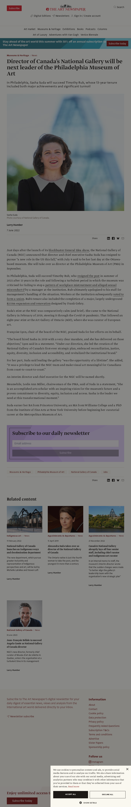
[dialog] (90, 786)
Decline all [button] (107, 794)
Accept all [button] (70, 794)
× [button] (127, 769)
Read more (73, 786)
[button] (89, 803)
